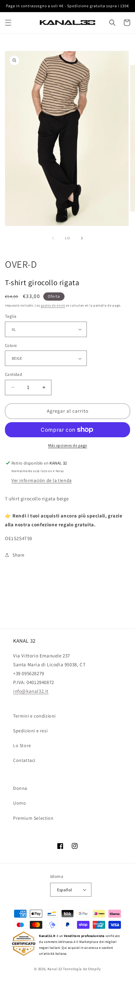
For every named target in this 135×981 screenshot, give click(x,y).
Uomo (19, 803)
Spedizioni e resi (30, 731)
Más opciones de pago (67, 445)
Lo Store (22, 745)
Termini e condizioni (34, 716)
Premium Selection (33, 818)
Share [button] (18, 555)
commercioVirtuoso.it (60, 942)
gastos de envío (53, 305)
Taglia (10, 316)
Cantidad (13, 374)
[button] (8, 22)
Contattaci (24, 760)
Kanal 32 (55, 969)
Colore (11, 345)
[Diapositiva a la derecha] (82, 238)
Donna (20, 788)
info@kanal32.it (30, 691)
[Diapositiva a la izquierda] (53, 238)
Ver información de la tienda (41, 480)
